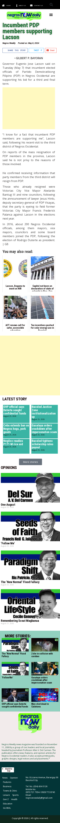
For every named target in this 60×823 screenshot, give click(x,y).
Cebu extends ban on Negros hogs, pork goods (16, 429)
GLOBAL (7, 808)
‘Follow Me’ (8, 543)
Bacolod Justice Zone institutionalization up (44, 411)
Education (7, 803)
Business (7, 786)
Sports (15, 795)
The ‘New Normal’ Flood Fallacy (20, 582)
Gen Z (6, 799)
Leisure (6, 795)
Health (14, 799)
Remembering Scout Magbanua (20, 620)
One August (8, 504)
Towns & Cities (10, 790)
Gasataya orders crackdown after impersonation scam (44, 429)
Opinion (14, 777)
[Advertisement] (28, 108)
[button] (51, 4)
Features (7, 782)
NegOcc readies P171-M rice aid (13, 442)
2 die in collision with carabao (42, 654)
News (5, 777)
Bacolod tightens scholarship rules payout (42, 444)
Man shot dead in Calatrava (40, 705)
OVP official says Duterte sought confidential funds (14, 410)
